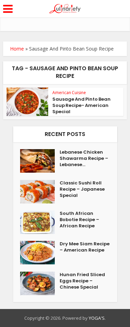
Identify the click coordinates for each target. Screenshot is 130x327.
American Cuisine (69, 93)
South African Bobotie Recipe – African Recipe (79, 219)
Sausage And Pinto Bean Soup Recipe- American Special (81, 105)
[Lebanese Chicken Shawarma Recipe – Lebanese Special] (40, 161)
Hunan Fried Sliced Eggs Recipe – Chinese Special (82, 281)
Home (17, 48)
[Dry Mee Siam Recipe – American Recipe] (40, 252)
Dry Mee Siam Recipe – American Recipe (85, 247)
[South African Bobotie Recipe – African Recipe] (40, 222)
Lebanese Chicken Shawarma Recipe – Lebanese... (84, 158)
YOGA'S (97, 318)
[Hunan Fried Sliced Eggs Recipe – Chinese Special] (40, 283)
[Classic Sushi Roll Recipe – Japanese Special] (40, 191)
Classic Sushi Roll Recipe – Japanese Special (82, 189)
